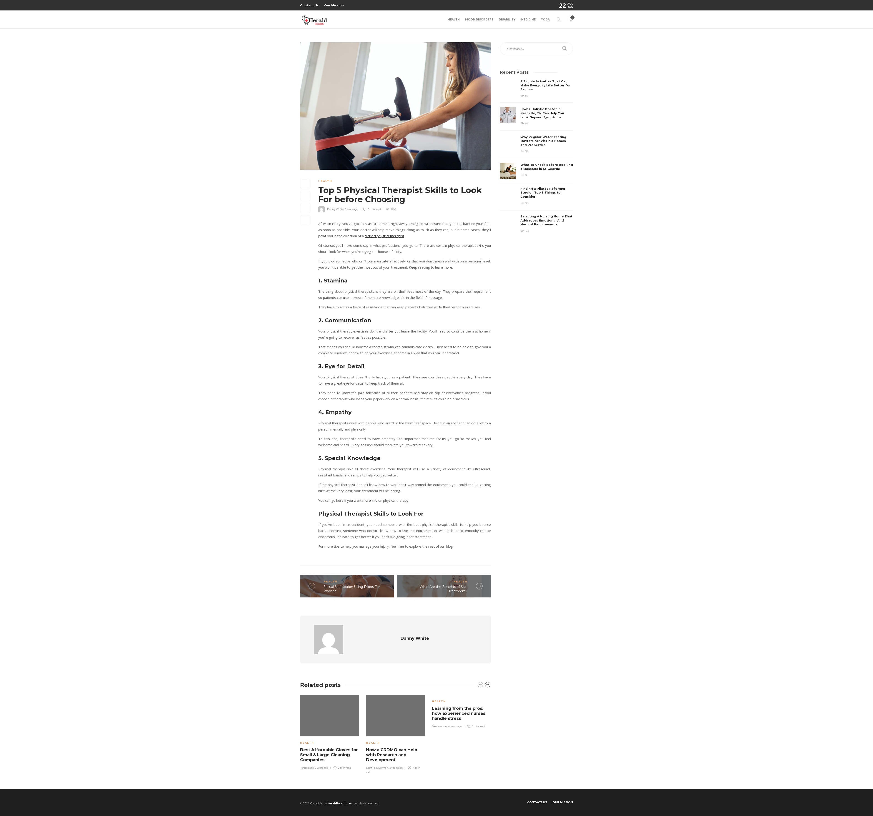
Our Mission (334, 5)
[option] (330, 731)
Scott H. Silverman (377, 767)
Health (454, 19)
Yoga (545, 19)
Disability (507, 19)
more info (369, 500)
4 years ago (455, 726)
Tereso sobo (307, 767)
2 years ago (321, 767)
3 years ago (396, 767)
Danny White (335, 209)
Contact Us (309, 5)
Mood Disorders (479, 19)
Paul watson (439, 726)
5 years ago (351, 209)
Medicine (528, 19)
